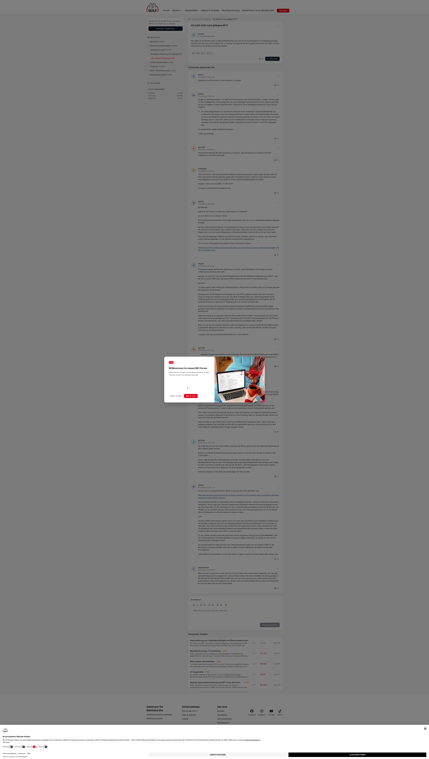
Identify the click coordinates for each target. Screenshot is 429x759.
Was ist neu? (191, 396)
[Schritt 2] (189, 388)
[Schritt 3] (191, 388)
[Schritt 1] (187, 388)
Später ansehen (176, 396)
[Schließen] (261, 360)
